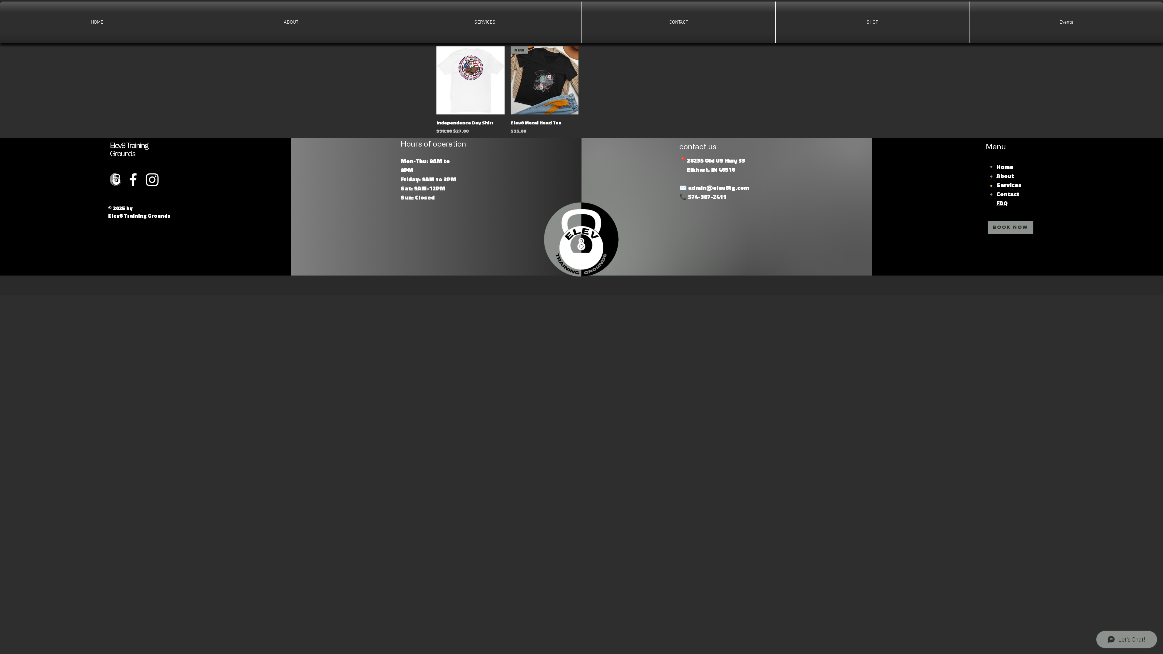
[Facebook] (133, 179)
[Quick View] (470, 80)
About (1005, 175)
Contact (1007, 194)
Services (1009, 185)
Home (1004, 166)
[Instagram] (152, 179)
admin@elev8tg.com (718, 187)
